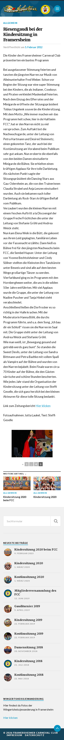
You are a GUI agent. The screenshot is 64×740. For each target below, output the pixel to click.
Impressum (14, 735)
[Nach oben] (57, 728)
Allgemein (10, 23)
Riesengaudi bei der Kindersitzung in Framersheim (22, 34)
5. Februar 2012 (33, 47)
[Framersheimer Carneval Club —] (20, 8)
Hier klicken (43, 406)
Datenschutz (34, 735)
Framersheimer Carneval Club (35, 732)
